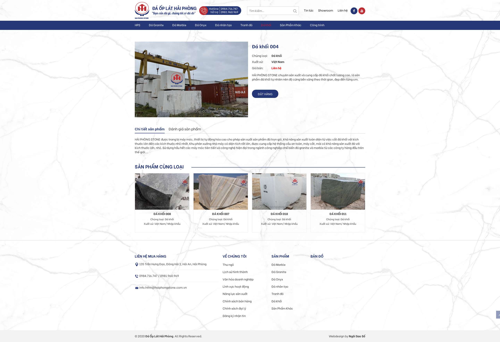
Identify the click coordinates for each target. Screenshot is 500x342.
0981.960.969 (229, 12)
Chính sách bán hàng (237, 301)
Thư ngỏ (228, 264)
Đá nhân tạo (223, 25)
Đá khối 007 (220, 213)
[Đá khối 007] (221, 191)
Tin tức (308, 10)
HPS (137, 25)
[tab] (150, 129)
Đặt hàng (265, 94)
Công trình (317, 25)
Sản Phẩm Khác (290, 25)
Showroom (325, 10)
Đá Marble (179, 25)
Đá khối (266, 25)
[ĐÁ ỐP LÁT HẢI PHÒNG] (142, 10)
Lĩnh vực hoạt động (236, 286)
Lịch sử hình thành (235, 271)
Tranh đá (246, 25)
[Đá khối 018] (279, 191)
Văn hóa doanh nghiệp (238, 279)
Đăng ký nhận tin (234, 315)
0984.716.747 (229, 8)
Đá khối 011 (337, 213)
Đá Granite (156, 25)
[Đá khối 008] (162, 191)
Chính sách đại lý (234, 308)
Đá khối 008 (162, 213)
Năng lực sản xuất (235, 293)
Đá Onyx (200, 25)
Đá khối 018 (279, 213)
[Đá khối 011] (338, 191)
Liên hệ (343, 10)
